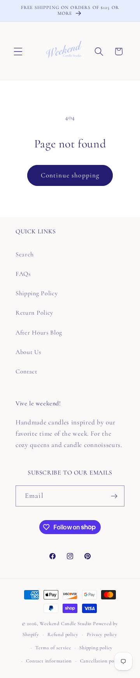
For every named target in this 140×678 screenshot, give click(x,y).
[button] (18, 51)
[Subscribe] (114, 495)
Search (25, 254)
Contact (26, 371)
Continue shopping (70, 175)
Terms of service (53, 648)
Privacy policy (102, 634)
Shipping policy (96, 648)
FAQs (23, 274)
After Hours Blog (39, 332)
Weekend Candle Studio (65, 623)
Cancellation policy (101, 661)
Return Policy (34, 313)
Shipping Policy (37, 293)
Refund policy (62, 634)
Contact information (49, 661)
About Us (28, 352)
